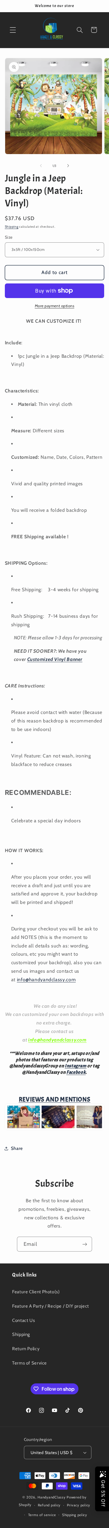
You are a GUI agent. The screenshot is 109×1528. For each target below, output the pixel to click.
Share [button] (17, 1148)
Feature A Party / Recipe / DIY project (50, 1306)
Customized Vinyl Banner (55, 659)
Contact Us (23, 1320)
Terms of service (42, 1515)
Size (9, 237)
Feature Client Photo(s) (36, 1291)
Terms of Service (29, 1363)
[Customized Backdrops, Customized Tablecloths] (54, 1129)
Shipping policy (74, 1515)
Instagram (76, 1066)
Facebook (76, 1072)
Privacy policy (78, 1505)
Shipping (11, 227)
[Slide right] (68, 165)
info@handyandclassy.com (46, 979)
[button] (13, 30)
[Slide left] (41, 165)
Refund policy (49, 1505)
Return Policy (25, 1348)
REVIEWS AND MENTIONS (55, 1099)
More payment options (54, 306)
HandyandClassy (52, 1497)
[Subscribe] (85, 1244)
